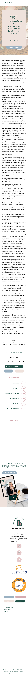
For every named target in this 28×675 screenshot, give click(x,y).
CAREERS (6, 613)
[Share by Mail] (23, 361)
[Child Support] (23, 398)
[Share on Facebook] (5, 361)
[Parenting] (23, 383)
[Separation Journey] (23, 409)
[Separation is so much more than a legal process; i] (9, 621)
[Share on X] (8, 361)
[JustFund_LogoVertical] (19, 569)
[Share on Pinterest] (16, 361)
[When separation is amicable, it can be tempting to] (9, 634)
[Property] (23, 388)
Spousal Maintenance (12, 393)
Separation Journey (13, 408)
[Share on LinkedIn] (19, 361)
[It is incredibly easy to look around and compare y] (9, 659)
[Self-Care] (23, 403)
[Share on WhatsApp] (12, 361)
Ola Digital (9, 673)
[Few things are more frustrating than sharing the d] (9, 647)
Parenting (16, 383)
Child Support (14, 398)
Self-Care (16, 403)
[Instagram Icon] (19, 546)
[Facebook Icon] (19, 553)
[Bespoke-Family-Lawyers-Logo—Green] (11, 3)
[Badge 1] (19, 585)
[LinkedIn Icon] (19, 559)
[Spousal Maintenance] (23, 393)
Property (20, 352)
